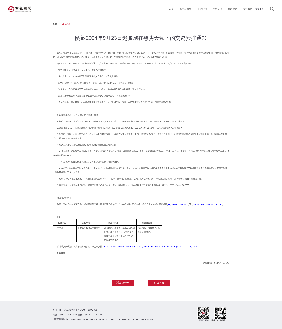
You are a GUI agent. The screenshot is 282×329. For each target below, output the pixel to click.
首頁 (171, 9)
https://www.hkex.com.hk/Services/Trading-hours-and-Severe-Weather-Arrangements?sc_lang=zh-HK (151, 246)
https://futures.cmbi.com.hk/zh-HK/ (207, 204)
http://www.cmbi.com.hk (178, 204)
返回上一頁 (123, 282)
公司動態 (232, 9)
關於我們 (247, 9)
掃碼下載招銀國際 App (220, 320)
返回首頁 (159, 282)
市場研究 (202, 9)
